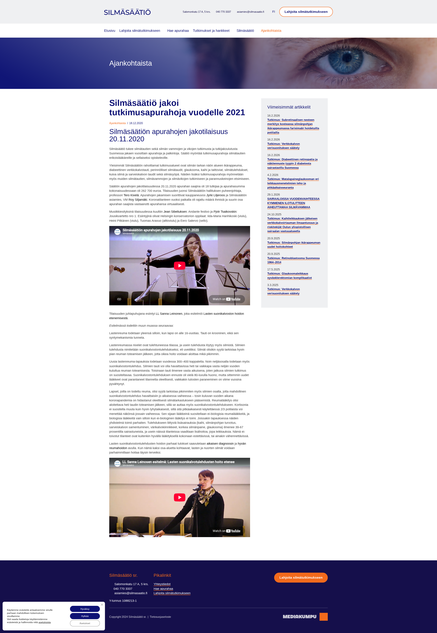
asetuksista (45, 622)
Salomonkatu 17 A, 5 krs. (196, 11)
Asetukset (85, 623)
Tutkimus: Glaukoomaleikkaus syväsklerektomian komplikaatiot (289, 275)
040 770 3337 (223, 11)
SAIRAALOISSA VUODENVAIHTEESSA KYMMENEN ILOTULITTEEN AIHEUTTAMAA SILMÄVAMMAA (293, 203)
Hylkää (85, 616)
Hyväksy (84, 609)
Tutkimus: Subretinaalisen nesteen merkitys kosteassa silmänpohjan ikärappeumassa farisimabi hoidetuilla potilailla (293, 126)
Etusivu (109, 30)
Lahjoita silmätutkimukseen (306, 12)
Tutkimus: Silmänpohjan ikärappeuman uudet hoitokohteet (293, 245)
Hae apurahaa (178, 30)
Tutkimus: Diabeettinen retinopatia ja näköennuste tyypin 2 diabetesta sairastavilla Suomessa (292, 163)
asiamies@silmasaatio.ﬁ (250, 11)
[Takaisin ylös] (324, 617)
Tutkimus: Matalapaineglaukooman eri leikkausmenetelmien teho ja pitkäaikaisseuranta (293, 183)
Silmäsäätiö (245, 30)
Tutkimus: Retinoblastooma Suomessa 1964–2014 (293, 260)
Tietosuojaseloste (160, 616)
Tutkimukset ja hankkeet (211, 30)
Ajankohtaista (271, 30)
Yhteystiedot (162, 584)
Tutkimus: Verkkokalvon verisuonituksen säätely (283, 146)
